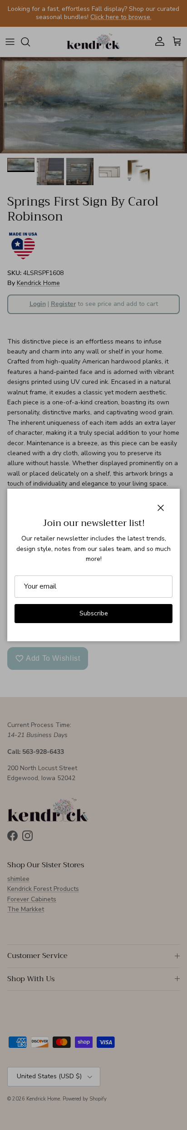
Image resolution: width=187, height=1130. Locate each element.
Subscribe (93, 613)
